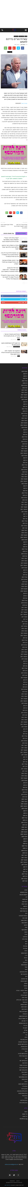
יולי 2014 (25, 680)
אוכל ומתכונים (24, 979)
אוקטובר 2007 (24, 860)
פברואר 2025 (24, 413)
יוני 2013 (25, 708)
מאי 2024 (25, 434)
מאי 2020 (25, 546)
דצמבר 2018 (24, 584)
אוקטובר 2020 (24, 535)
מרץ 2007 (25, 876)
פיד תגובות (25, 1116)
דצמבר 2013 (24, 694)
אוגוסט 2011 (24, 754)
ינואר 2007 (24, 881)
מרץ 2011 (25, 766)
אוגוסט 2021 (24, 511)
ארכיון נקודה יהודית (23, 1056)
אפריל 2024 (24, 437)
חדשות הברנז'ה (24, 995)
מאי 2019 (25, 574)
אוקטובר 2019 (24, 563)
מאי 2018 (25, 598)
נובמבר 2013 (24, 696)
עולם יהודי (25, 946)
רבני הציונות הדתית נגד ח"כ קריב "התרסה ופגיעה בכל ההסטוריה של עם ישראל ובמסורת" (10, 254)
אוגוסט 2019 (24, 567)
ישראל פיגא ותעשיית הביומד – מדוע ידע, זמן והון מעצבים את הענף (11, 335)
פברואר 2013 (24, 712)
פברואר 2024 (24, 441)
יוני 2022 (25, 488)
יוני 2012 (25, 731)
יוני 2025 (25, 404)
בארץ (26, 927)
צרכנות (25, 957)
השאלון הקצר (24, 929)
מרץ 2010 (25, 792)
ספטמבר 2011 (24, 752)
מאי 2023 (25, 462)
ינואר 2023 (24, 472)
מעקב (3, 299)
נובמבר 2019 (24, 560)
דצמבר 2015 (24, 649)
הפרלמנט (25, 936)
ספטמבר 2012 (24, 724)
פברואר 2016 (24, 645)
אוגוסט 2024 (24, 427)
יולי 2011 (25, 757)
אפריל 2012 (24, 736)
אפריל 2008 (24, 846)
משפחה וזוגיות (24, 964)
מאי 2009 (25, 815)
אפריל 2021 (24, 521)
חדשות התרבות (24, 981)
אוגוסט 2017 (24, 617)
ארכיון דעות (24, 1063)
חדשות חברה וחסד (23, 1011)
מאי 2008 (25, 843)
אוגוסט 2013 (24, 703)
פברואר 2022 (24, 497)
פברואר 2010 (24, 794)
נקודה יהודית (24, 997)
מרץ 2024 (25, 439)
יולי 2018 (25, 593)
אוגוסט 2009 (24, 808)
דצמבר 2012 (24, 717)
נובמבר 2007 (24, 857)
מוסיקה (25, 983)
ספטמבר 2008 (24, 834)
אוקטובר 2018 (24, 588)
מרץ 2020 (25, 551)
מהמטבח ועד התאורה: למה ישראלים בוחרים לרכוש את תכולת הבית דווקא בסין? (10, 352)
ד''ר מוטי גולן (24, 1021)
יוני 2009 (25, 813)
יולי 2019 (25, 570)
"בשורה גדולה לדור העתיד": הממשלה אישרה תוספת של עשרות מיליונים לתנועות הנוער (10, 239)
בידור (26, 976)
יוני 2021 (25, 516)
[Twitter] (14, 1175)
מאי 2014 (25, 684)
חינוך (26, 913)
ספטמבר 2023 (24, 453)
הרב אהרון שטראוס (23, 1023)
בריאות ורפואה (24, 920)
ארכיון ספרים (24, 1049)
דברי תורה (25, 1032)
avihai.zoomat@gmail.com (11, 1164)
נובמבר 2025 (24, 392)
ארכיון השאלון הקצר (23, 1077)
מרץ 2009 (25, 820)
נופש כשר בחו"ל (23, 908)
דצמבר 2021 (24, 502)
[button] (2, 30)
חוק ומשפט (24, 899)
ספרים (25, 988)
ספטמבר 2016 (24, 635)
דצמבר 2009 (24, 799)
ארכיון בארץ (16, 36)
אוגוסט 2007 (24, 864)
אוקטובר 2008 (24, 832)
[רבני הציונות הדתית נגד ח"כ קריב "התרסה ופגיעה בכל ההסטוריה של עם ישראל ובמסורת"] (23, 254)
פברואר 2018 (24, 603)
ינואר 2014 (24, 691)
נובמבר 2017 (24, 610)
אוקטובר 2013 (24, 698)
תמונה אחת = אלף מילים (21, 1000)
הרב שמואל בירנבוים (23, 1018)
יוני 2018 (25, 595)
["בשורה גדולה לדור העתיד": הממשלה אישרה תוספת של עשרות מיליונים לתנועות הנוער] (23, 239)
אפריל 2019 (24, 577)
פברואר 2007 (24, 878)
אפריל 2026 (24, 380)
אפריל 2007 (24, 874)
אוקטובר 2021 (24, 507)
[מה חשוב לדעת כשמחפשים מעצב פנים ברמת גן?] (24, 344)
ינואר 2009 (24, 825)
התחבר (25, 1111)
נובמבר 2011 (24, 747)
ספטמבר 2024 (24, 425)
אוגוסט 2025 (24, 399)
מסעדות (25, 986)
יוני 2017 (25, 619)
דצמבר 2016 (24, 628)
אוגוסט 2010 (24, 780)
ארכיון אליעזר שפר (23, 1060)
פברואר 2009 (24, 822)
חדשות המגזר (21, 36)
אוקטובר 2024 (24, 423)
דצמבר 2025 (24, 390)
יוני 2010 (25, 785)
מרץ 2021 (25, 523)
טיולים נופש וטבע (23, 972)
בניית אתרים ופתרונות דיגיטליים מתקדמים (14, 1182)
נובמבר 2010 (24, 775)
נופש (26, 969)
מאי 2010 (25, 787)
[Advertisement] (14, 14)
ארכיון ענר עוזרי (24, 974)
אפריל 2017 (24, 621)
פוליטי (26, 934)
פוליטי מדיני (24, 939)
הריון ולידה (25, 962)
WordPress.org (23, 1118)
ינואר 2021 (24, 528)
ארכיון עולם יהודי (23, 1039)
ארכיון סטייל (24, 1095)
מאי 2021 (25, 518)
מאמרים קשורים (20, 233)
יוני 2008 (25, 841)
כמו (2, 296)
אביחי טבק (23, 44)
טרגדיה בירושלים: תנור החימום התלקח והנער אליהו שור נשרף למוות (10, 247)
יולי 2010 (25, 782)
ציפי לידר (25, 1025)
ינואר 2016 (24, 647)
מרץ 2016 (25, 642)
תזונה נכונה (24, 918)
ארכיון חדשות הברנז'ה (22, 1053)
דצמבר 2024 (24, 418)
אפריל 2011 (24, 764)
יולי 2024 (25, 430)
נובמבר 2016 (24, 631)
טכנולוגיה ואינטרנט (23, 915)
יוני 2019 (25, 572)
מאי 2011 (25, 761)
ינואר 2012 (24, 743)
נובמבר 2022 (24, 476)
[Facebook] (18, 1175)
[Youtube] (9, 1175)
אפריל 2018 (24, 600)
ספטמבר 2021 (24, 509)
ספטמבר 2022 (24, 481)
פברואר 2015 (24, 673)
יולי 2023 (25, 458)
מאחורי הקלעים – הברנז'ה (21, 990)
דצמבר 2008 (24, 827)
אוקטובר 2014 (24, 677)
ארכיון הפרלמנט (23, 1100)
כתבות (25, 932)
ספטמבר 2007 (24, 862)
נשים (26, 960)
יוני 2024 (25, 432)
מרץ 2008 (25, 848)
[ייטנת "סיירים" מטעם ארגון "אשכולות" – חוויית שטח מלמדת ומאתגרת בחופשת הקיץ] (23, 269)
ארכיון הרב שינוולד (23, 1065)
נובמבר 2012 (24, 719)
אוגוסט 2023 (24, 455)
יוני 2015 (25, 663)
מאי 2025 (25, 406)
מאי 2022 (25, 490)
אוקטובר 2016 (24, 633)
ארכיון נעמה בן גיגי (23, 1067)
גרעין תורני (25, 1014)
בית (26, 34)
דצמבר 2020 (24, 530)
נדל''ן (26, 955)
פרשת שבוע (24, 901)
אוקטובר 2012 (24, 722)
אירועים (25, 925)
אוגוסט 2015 (24, 659)
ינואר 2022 (24, 500)
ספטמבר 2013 (24, 701)
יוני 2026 (25, 376)
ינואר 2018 (24, 605)
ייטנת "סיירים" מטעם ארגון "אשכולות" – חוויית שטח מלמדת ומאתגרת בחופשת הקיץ (10, 269)
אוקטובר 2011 (24, 750)
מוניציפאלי (25, 1002)
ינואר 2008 (24, 853)
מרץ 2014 (25, 687)
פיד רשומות (24, 1114)
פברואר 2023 (24, 469)
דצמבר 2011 (24, 745)
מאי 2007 (25, 871)
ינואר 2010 (24, 797)
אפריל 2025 (24, 409)
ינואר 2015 (24, 675)
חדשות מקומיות (24, 1004)
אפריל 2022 (24, 493)
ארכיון (26, 36)
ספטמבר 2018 (24, 591)
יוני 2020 (25, 544)
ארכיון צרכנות (24, 1088)
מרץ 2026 (25, 383)
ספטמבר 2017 (24, 614)
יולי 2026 (25, 373)
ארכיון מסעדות (24, 1046)
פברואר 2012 (24, 740)
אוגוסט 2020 (24, 539)
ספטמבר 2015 (24, 656)
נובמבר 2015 (24, 652)
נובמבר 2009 (24, 801)
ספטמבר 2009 (24, 806)
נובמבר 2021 (24, 504)
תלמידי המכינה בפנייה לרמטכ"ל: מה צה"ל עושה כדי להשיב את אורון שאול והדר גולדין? (10, 277)
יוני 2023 (25, 460)
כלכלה (25, 950)
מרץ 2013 (25, 710)
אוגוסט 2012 (24, 726)
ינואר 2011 (24, 771)
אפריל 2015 (24, 668)
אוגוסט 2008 (24, 836)
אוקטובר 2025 (24, 394)
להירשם (3, 302)
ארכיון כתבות (24, 1079)
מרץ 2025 (25, 411)
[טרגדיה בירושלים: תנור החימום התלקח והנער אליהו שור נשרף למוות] (23, 247)
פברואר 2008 (24, 850)
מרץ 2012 (25, 738)
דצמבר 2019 (24, 558)
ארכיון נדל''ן (24, 1086)
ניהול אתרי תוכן (8, 1185)
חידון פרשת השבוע (23, 1016)
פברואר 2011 (24, 768)
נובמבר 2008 (24, 829)
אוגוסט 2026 (24, 371)
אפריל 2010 (24, 790)
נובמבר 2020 (24, 532)
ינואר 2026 (24, 387)
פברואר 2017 (24, 626)
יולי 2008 (25, 839)
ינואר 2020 (24, 556)
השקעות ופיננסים (23, 894)
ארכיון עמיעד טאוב (23, 1070)
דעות (26, 941)
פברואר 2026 (24, 385)
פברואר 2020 (24, 553)
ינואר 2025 (24, 416)
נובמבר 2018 (24, 586)
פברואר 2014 (24, 689)
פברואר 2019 (24, 579)
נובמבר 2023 (24, 448)
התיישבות (25, 906)
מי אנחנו (18, 1181)
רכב (26, 897)
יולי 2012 (25, 729)
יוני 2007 (25, 869)
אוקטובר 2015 (24, 654)
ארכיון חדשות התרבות (22, 1044)
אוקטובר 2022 (24, 479)
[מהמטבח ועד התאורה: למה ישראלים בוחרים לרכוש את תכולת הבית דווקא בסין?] (24, 351)
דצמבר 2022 (24, 474)
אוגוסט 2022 (24, 483)
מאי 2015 (25, 666)
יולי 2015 (25, 661)
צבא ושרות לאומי (23, 911)
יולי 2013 (25, 705)
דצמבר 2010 (24, 773)
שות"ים (25, 1030)
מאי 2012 (25, 733)
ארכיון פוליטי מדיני (23, 1102)
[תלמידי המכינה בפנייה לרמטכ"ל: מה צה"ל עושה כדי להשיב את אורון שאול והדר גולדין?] (23, 277)
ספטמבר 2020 (24, 537)
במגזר (26, 1051)
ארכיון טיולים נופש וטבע (22, 1091)
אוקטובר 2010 (24, 778)
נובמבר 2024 (24, 420)
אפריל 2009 (24, 818)
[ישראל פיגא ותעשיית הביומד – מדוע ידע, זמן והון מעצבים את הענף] (24, 335)
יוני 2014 (25, 682)
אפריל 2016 (24, 640)
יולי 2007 (25, 867)
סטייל (26, 967)
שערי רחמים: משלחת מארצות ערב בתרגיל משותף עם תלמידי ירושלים (10, 262)
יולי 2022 (25, 486)
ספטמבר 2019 (24, 565)
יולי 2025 (25, 401)
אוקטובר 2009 (24, 804)
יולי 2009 (25, 811)
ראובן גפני (25, 1028)
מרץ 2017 (25, 624)
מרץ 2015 (25, 670)
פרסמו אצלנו (12, 1181)
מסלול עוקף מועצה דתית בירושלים (7, 225)
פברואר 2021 (24, 525)
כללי (26, 249)
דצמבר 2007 (24, 855)
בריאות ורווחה (24, 1009)
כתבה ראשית (24, 241)
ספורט (25, 890)
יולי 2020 (25, 542)
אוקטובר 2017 (24, 612)
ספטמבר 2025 (24, 397)
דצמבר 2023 (24, 446)
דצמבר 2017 (24, 607)
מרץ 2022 (25, 495)
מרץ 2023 (25, 467)
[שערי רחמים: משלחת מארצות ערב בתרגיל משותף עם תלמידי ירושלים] (23, 262)
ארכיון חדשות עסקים (23, 1084)
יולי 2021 (25, 514)
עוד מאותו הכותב (8, 233)
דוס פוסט (25, 993)
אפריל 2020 (24, 549)
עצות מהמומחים (16, 346)
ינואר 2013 (24, 715)
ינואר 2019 (24, 581)
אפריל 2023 (24, 465)
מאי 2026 (25, 378)
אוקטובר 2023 (24, 451)
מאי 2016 (25, 638)
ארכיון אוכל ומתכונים (23, 1042)
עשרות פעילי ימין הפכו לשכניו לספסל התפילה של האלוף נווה (20, 226)
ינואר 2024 (24, 444)
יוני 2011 (25, 759)
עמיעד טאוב (24, 103)
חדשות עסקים (24, 953)
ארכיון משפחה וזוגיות (22, 1093)
